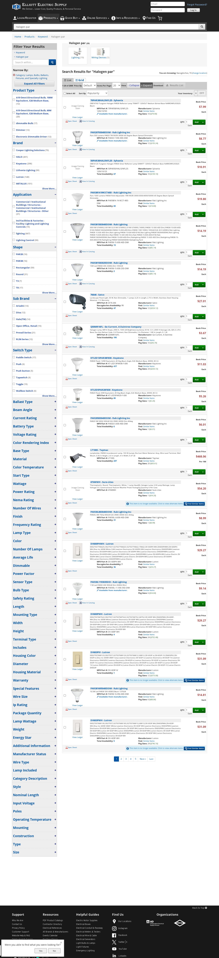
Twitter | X (122, 942)
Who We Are (17, 921)
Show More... (49, 188)
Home (18, 36)
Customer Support (20, 932)
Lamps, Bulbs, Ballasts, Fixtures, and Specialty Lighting (32, 77)
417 (115, 366)
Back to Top (198, 908)
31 (115, 520)
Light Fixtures (82, 947)
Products (29, 36)
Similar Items (148, 111)
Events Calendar (50, 936)
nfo (127, 18)
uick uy (71, 18)
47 (115, 308)
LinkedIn (122, 956)
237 (115, 461)
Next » (143, 758)
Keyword (43, 36)
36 (115, 567)
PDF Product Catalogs (53, 921)
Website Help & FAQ (21, 936)
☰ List (68, 80)
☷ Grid (79, 80)
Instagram (122, 928)
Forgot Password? (197, 4)
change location (199, 73)
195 (115, 337)
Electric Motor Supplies (87, 921)
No (54, 950)
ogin (26, 18)
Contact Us (17, 924)
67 (115, 174)
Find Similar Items (196, 503)
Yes (40, 950)
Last (151, 758)
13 (115, 245)
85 (115, 398)
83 (115, 206)
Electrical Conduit (89, 928)
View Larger (77, 117)
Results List (176, 85)
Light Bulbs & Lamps (85, 943)
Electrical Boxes (83, 924)
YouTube (123, 949)
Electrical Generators (85, 939)
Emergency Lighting (85, 951)
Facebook (122, 935)
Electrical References (52, 928)
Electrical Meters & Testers (88, 932)
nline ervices (97, 18)
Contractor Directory (52, 924)
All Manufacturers (55, 932)
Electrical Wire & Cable (86, 936)
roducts (49, 18)
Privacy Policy (18, 928)
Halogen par (22, 56)
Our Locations (124, 921)
